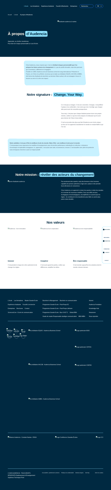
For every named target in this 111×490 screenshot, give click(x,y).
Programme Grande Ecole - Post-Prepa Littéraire (57, 308)
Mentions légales (79, 472)
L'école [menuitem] (26, 6)
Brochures (20, 308)
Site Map (87, 472)
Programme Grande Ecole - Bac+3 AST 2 (55, 312)
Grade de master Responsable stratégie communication (60, 316)
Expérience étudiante (14, 304)
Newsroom (92, 312)
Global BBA (73, 312)
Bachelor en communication (68, 300)
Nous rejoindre (93, 316)
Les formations (18, 300)
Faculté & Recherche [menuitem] (62, 6)
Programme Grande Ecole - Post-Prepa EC (56, 304)
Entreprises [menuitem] (73, 6)
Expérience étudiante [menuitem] (47, 6)
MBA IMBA (81, 316)
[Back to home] (15, 6)
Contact (27, 308)
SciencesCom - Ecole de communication (20, 312)
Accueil (10, 14)
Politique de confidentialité (67, 472)
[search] (86, 6)
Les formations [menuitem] (34, 6)
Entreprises (11, 308)
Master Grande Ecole (31, 300)
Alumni (91, 300)
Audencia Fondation (95, 304)
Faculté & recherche (29, 304)
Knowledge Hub (94, 308)
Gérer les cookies (99, 472)
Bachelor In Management (50, 300)
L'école (16, 14)
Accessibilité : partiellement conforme (50, 472)
